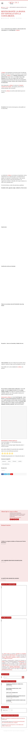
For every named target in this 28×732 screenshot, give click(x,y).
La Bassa (8, 75)
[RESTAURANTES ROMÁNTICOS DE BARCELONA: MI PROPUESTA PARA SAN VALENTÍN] (4, 696)
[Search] (23, 677)
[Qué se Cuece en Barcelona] (14, 2)
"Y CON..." (7, 7)
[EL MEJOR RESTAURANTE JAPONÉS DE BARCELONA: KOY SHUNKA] (4, 701)
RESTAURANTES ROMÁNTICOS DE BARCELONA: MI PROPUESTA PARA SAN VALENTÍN (15, 696)
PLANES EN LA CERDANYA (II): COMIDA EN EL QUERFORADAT (14, 684)
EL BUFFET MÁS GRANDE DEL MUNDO (10, 578)
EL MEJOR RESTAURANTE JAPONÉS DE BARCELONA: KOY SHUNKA (15, 701)
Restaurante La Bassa (6, 397)
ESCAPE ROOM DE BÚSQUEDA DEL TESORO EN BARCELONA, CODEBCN (13, 722)
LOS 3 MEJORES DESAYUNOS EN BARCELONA (11, 560)
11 (12, 686)
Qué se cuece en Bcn (5, 18)
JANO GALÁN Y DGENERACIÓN (12, 692)
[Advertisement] (14, 493)
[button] (5, 24)
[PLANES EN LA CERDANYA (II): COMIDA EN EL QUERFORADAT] (4, 685)
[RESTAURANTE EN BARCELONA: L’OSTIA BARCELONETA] (4, 689)
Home (3, 7)
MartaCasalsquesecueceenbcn (15, 517)
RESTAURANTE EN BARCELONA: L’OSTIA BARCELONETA (13, 689)
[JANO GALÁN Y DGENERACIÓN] (4, 693)
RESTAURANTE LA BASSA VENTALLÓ (9, 440)
